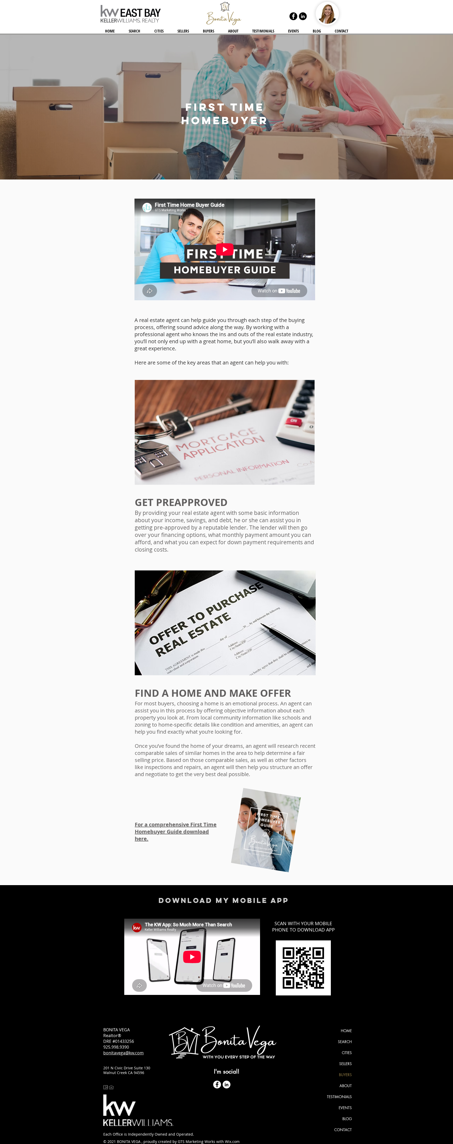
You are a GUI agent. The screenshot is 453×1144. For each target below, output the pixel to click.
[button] (158, 31)
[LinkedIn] (303, 16)
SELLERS (345, 1063)
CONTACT (343, 1129)
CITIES (347, 1052)
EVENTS (345, 1107)
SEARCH (345, 1041)
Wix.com (232, 1141)
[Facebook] (293, 16)
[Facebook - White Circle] (217, 1084)
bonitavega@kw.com (123, 1053)
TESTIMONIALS (339, 1096)
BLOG (347, 1118)
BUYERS (345, 1074)
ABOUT (345, 1085)
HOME (346, 1030)
